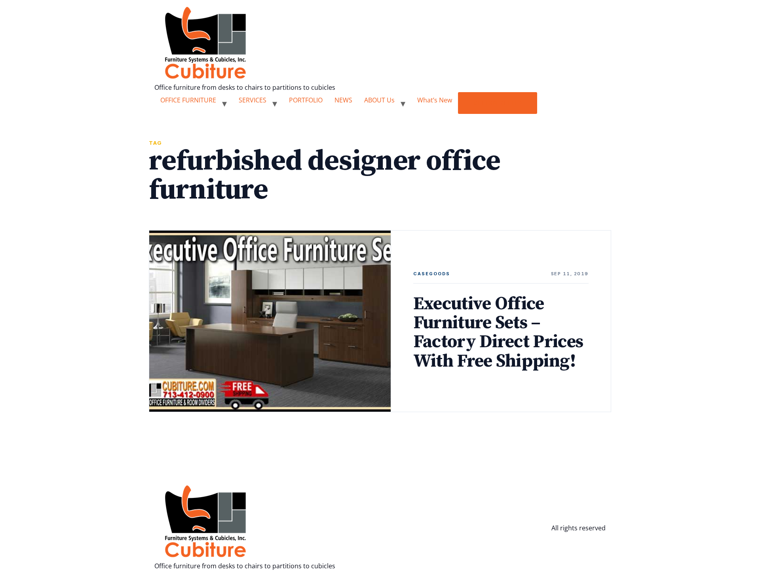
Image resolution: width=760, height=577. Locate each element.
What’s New (434, 100)
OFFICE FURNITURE (188, 100)
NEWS (343, 100)
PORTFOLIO (306, 100)
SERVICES (252, 100)
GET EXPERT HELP (497, 103)
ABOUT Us (379, 100)
